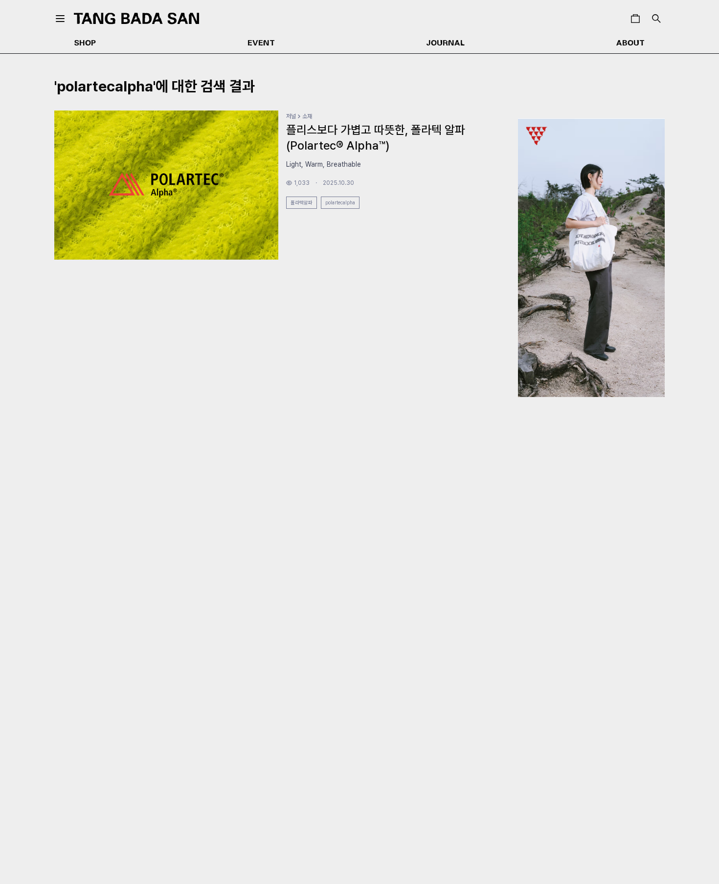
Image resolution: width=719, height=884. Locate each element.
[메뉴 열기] (60, 18)
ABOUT (630, 43)
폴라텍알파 (302, 202)
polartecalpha (340, 202)
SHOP (85, 43)
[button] (635, 18)
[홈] (136, 18)
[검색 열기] (656, 18)
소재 (307, 116)
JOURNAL (446, 43)
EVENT (261, 43)
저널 (291, 116)
